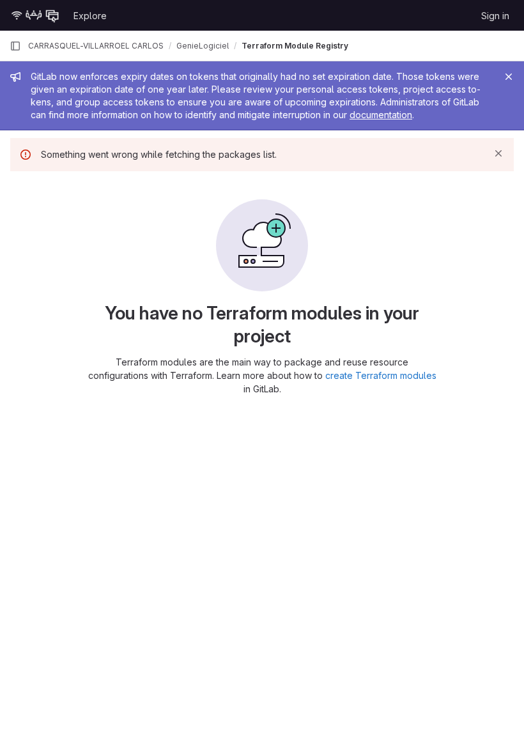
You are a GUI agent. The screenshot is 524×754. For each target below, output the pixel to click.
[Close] (508, 76)
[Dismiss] (498, 153)
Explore (90, 15)
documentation (381, 114)
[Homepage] (35, 15)
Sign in (495, 15)
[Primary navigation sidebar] (15, 46)
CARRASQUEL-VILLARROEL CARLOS (96, 45)
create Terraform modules (380, 375)
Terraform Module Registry (295, 45)
